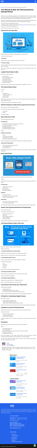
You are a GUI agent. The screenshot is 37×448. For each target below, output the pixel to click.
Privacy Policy (14, 437)
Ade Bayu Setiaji (10, 344)
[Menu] (35, 1)
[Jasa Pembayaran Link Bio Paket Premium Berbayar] (13, 381)
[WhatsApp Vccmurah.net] (35, 446)
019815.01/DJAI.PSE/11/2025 (18, 424)
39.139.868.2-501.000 (17, 423)
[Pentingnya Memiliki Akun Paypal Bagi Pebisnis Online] (13, 358)
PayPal (4, 112)
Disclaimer (14, 440)
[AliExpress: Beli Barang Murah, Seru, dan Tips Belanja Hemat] (13, 365)
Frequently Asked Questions (17, 441)
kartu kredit (24, 24)
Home (2, 7)
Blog (4, 7)
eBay (28, 15)
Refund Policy (14, 438)
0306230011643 (15, 422)
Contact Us (14, 434)
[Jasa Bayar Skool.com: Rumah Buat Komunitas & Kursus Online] (13, 388)
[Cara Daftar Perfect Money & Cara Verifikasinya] (13, 370)
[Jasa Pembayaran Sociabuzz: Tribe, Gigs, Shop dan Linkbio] (13, 394)
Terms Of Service (15, 435)
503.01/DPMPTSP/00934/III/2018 (18, 425)
